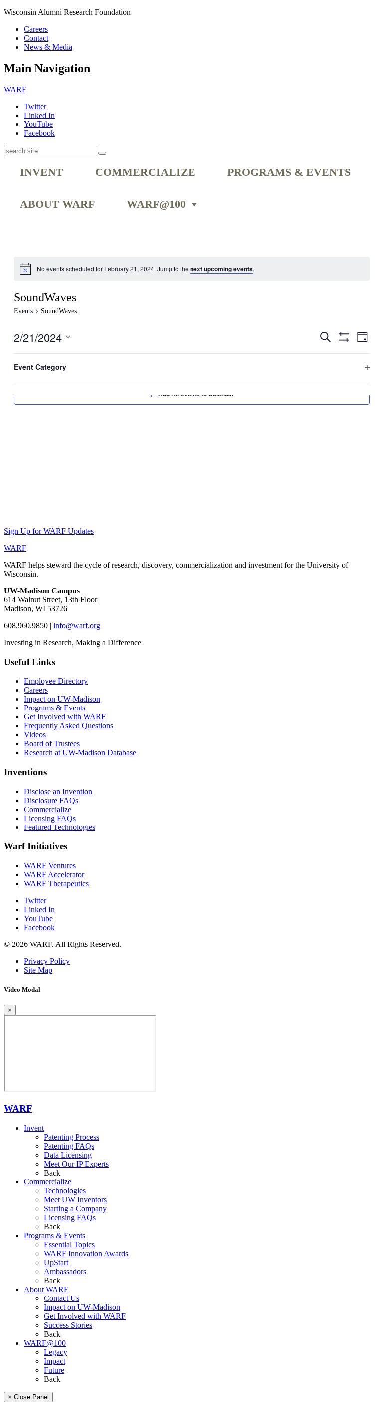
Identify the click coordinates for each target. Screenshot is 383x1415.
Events (23, 311)
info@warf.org (76, 625)
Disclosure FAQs (51, 800)
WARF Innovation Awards (86, 1253)
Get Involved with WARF (65, 716)
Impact (54, 1361)
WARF (18, 1108)
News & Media (48, 47)
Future (54, 1370)
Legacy (55, 1352)
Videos (35, 734)
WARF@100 (156, 204)
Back (52, 1173)
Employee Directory (56, 681)
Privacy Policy (47, 961)
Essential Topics (69, 1244)
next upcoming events (221, 268)
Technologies (65, 1190)
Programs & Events (289, 172)
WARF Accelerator (54, 874)
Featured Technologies (59, 827)
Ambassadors (65, 1271)
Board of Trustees (52, 743)
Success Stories (68, 1325)
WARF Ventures (50, 865)
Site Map (38, 970)
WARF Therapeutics (56, 883)
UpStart (56, 1262)
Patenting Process (71, 1137)
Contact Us (61, 1298)
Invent (41, 172)
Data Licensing (68, 1155)
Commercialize (145, 172)
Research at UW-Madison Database (80, 752)
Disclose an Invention (58, 791)
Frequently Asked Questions (68, 725)
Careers (36, 29)
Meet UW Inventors (75, 1199)
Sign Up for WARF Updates (49, 531)
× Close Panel (28, 1397)
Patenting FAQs (69, 1146)
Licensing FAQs (50, 818)
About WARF (57, 204)
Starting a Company (75, 1208)
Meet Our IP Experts (76, 1164)
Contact (36, 38)
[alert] (145, 269)
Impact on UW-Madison (62, 699)
